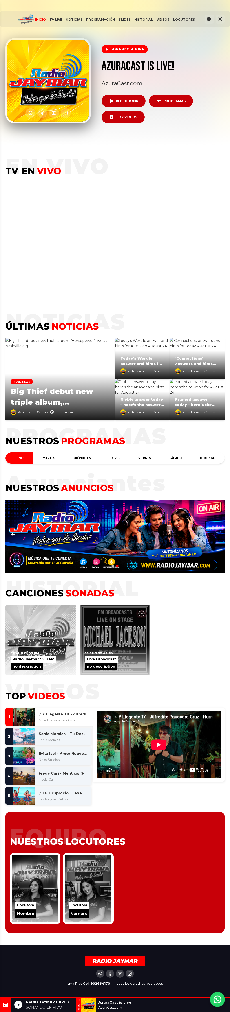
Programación (100, 19)
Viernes (144, 458)
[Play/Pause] (18, 1005)
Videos (163, 19)
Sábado (175, 458)
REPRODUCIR (127, 101)
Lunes (19, 458)
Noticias (74, 19)
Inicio (40, 19)
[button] (217, 535)
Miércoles (82, 458)
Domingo (207, 458)
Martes (49, 458)
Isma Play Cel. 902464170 (88, 983)
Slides (125, 19)
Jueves (114, 458)
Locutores (184, 19)
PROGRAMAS (175, 101)
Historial (143, 19)
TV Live (55, 19)
